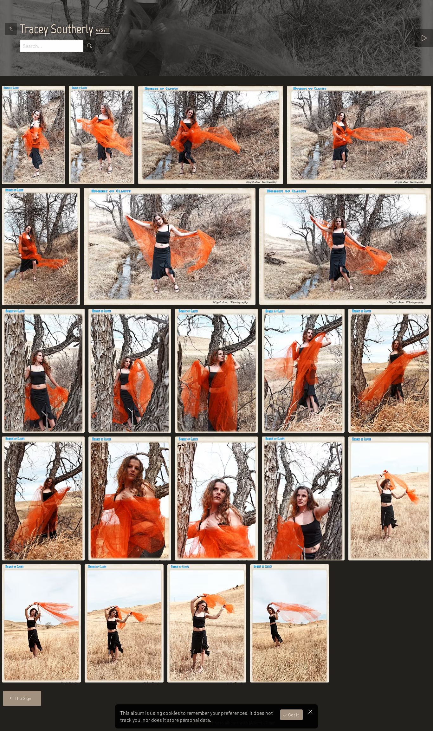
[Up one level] (11, 29)
